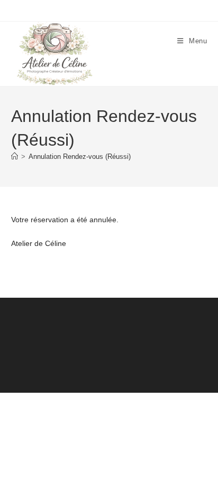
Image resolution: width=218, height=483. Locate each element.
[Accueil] (14, 156)
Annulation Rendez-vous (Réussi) (80, 156)
